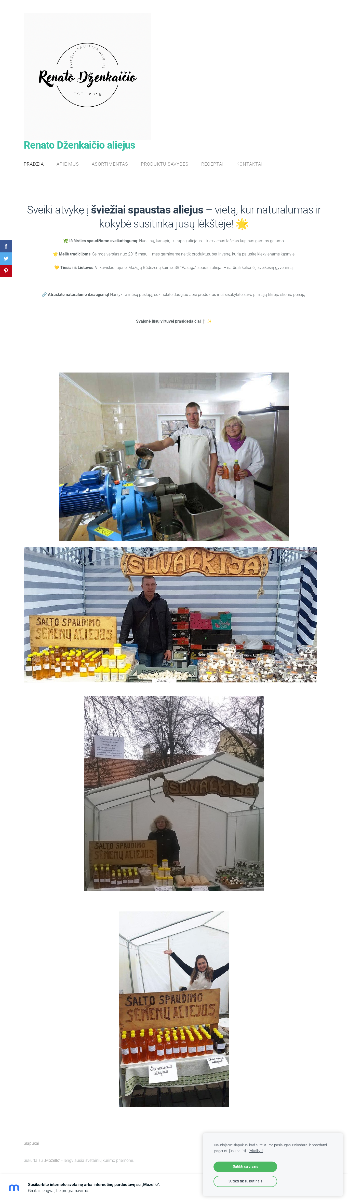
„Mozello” (52, 1160)
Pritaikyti (256, 1151)
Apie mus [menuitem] (68, 164)
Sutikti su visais (245, 1166)
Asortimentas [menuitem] (110, 164)
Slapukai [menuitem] (31, 1143)
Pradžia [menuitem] (34, 164)
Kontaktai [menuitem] (249, 164)
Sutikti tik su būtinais (245, 1181)
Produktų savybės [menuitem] (165, 164)
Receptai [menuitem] (212, 164)
